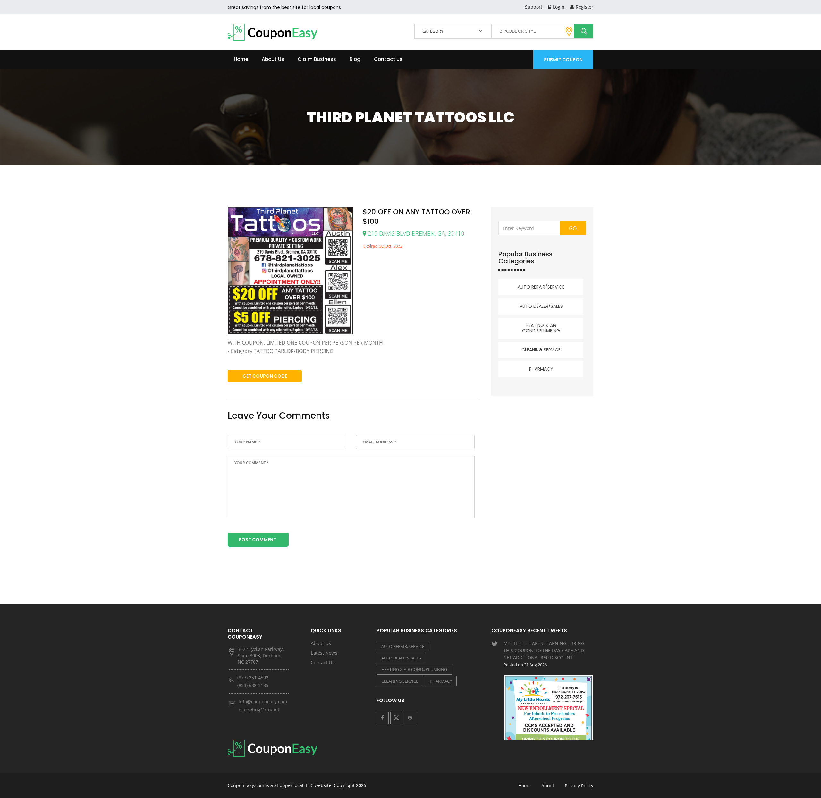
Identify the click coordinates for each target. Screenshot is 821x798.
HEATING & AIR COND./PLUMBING (541, 328)
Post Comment (257, 539)
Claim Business (317, 59)
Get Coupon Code (264, 376)
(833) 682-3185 (252, 685)
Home (241, 59)
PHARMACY (541, 369)
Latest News (324, 653)
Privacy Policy (579, 786)
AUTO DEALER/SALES (541, 306)
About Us (273, 59)
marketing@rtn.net (259, 709)
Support (533, 7)
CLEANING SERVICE (541, 350)
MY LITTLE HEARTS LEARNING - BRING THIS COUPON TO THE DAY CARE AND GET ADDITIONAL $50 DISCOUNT (544, 654)
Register (583, 7)
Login (558, 7)
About (547, 786)
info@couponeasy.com (263, 702)
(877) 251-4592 (252, 678)
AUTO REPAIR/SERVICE (541, 287)
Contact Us (388, 59)
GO (573, 228)
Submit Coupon (563, 59)
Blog (355, 59)
